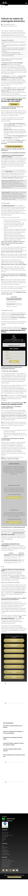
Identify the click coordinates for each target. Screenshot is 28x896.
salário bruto (8, 171)
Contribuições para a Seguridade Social (11, 52)
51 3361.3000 (9, 820)
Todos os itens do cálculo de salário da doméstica (13, 48)
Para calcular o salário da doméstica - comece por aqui (13, 42)
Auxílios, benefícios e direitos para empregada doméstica (13, 50)
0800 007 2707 (11, 818)
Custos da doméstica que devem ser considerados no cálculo (13, 45)
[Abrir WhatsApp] (25, 893)
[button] (26, 3)
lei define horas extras (8, 205)
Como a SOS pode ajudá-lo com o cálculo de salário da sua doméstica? (12, 55)
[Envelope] (17, 870)
